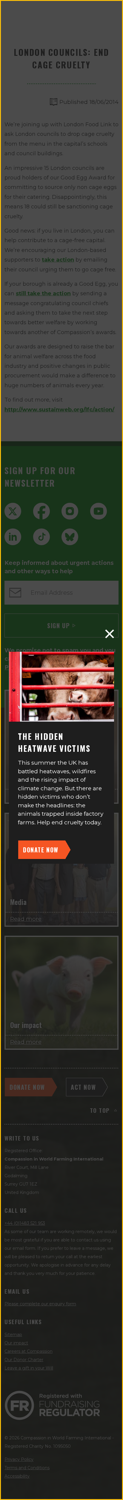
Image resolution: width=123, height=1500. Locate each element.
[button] (110, 634)
